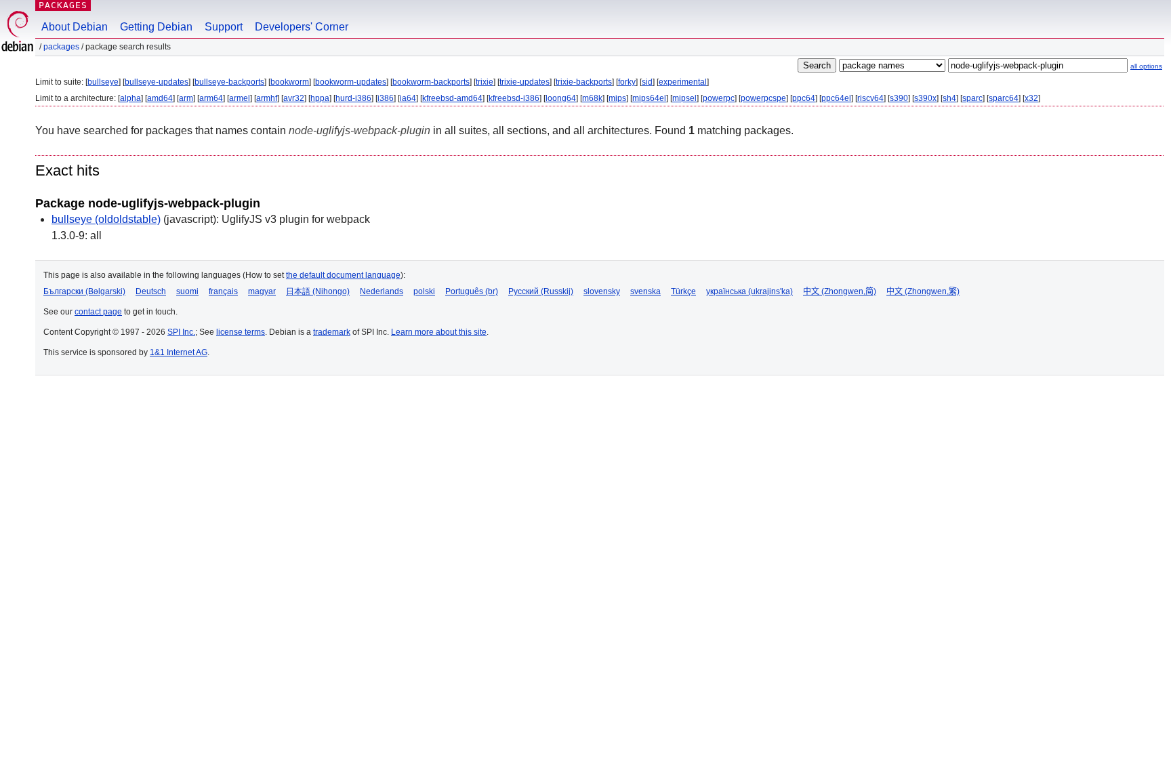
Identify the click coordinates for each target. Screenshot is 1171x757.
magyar (262, 291)
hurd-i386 (353, 98)
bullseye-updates (156, 82)
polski (424, 291)
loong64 (561, 98)
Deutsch (151, 291)
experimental (683, 82)
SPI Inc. (181, 332)
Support (224, 27)
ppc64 (803, 98)
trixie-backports (584, 82)
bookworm (289, 82)
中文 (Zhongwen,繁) (923, 291)
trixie (484, 82)
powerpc (719, 98)
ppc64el (836, 98)
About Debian (74, 27)
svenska (645, 291)
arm (186, 98)
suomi (187, 291)
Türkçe (683, 291)
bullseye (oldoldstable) (106, 219)
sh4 (949, 98)
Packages (63, 5)
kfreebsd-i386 (514, 98)
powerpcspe (763, 98)
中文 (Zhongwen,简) (839, 291)
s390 (899, 98)
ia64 (408, 98)
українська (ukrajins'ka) (749, 291)
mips (617, 98)
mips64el (649, 98)
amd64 (160, 98)
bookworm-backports (431, 82)
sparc (972, 98)
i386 (385, 98)
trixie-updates (524, 82)
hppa (319, 98)
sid (647, 82)
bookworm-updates (350, 82)
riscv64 (870, 98)
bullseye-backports (229, 82)
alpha (130, 98)
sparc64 (1004, 98)
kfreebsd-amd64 (452, 98)
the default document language (343, 275)
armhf (266, 98)
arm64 (211, 98)
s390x (925, 98)
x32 (1031, 98)
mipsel (684, 98)
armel (239, 98)
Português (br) (471, 291)
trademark (331, 332)
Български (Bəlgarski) (84, 291)
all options (1146, 66)
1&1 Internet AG (178, 352)
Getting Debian (156, 27)
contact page (98, 311)
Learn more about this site (439, 332)
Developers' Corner (301, 27)
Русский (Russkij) (540, 291)
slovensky (601, 291)
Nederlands (381, 291)
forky (627, 82)
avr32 (293, 98)
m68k (592, 98)
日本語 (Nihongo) (318, 291)
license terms (240, 332)
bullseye (103, 82)
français (223, 291)
